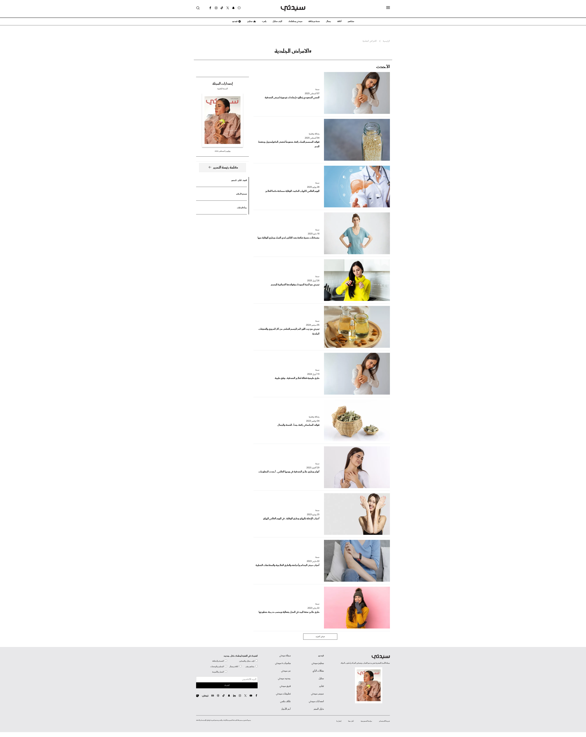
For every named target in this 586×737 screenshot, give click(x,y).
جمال (328, 21)
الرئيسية (386, 41)
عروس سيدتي (317, 693)
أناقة (339, 21)
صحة (317, 89)
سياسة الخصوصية (366, 721)
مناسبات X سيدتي (283, 663)
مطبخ (250, 21)
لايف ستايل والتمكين (246, 661)
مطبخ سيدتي (317, 663)
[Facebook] (210, 8)
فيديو (235, 21)
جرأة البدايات (242, 207)
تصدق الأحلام (241, 194)
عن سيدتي (286, 671)
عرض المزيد (320, 636)
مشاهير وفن (250, 666)
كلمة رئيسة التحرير (225, 167)
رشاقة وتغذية (314, 134)
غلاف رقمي (285, 701)
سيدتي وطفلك (295, 21)
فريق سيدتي (285, 686)
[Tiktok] (222, 8)
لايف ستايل (277, 21)
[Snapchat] (233, 8)
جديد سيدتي (284, 678)
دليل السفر (319, 709)
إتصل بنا (338, 721)
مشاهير (351, 21)
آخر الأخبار (286, 709)
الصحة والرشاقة (218, 661)
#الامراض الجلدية (293, 51)
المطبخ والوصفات (217, 666)
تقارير (321, 686)
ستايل (321, 678)
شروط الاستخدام (384, 721)
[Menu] (388, 8)
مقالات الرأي (318, 671)
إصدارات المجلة (222, 84)
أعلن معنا (351, 721)
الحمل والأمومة (218, 672)
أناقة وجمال (233, 666)
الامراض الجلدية (369, 41)
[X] (228, 8)
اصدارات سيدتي (316, 701)
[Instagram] (216, 8)
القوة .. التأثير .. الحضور (239, 180)
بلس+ (264, 21)
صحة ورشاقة (314, 21)
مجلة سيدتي (285, 655)
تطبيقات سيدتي (283, 693)
